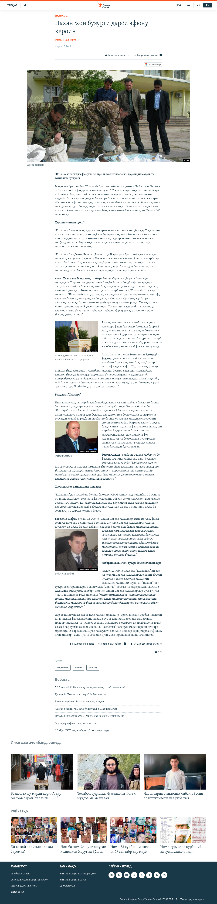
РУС (179, 5)
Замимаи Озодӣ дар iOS (73, 880)
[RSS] (157, 875)
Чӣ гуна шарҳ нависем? (24, 886)
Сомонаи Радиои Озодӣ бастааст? (29, 880)
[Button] (117, 55)
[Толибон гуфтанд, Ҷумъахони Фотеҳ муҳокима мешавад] (108, 772)
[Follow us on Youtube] (127, 875)
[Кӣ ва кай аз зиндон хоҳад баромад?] (34, 830)
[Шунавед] (198, 5)
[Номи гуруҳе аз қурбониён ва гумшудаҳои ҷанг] (183, 830)
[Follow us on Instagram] (134, 875)
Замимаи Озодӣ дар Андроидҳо (78, 874)
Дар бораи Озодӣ (20, 874)
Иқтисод (61, 15)
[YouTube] (189, 5)
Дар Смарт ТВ (67, 886)
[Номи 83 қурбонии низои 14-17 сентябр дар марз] (133, 830)
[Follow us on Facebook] (119, 875)
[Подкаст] (164, 875)
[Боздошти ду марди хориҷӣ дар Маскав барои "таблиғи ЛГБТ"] (42, 772)
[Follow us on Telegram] (149, 875)
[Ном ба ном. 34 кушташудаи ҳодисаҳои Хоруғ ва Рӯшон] (84, 830)
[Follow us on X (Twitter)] (142, 875)
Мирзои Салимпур (65, 40)
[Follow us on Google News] (111, 875)
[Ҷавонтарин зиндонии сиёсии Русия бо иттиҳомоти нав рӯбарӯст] (175, 772)
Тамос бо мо (17, 892)
